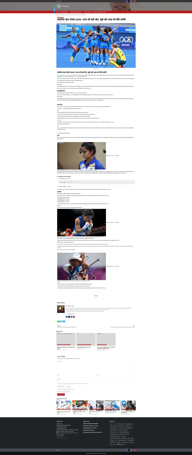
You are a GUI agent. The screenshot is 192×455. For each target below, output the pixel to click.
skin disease (112, 440)
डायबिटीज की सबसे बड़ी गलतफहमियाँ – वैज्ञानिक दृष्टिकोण (90, 423)
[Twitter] (54, 10)
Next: (122, 326)
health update (67, 409)
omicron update (123, 438)
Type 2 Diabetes (99, 344)
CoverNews (99, 453)
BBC (62, 75)
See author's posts (70, 313)
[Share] (54, 12)
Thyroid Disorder (131, 440)
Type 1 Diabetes (112, 442)
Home (57, 11)
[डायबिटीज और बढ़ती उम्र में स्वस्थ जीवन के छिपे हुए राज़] (66, 339)
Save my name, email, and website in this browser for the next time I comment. (72, 383)
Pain (128, 438)
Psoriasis (131, 438)
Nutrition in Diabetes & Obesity (99, 11)
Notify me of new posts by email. (64, 391)
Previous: (66, 326)
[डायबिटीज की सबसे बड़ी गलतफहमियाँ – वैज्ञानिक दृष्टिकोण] (64, 405)
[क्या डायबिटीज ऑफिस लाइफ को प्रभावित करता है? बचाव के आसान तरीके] (128, 405)
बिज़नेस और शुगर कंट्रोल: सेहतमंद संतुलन (111, 411)
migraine (123, 436)
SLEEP (116, 440)
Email (97, 374)
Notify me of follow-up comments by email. (66, 389)
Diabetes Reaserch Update (76, 11)
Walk (62, 17)
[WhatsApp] (54, 6)
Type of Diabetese (64, 11)
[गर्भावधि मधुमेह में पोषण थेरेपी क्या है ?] (86, 339)
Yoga (114, 444)
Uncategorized (59, 17)
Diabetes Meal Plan (59, 344)
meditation (119, 436)
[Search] (135, 12)
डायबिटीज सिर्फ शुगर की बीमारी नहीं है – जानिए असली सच (90, 425)
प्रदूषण (123, 444)
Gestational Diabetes (88, 344)
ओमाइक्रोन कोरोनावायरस (118, 444)
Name (58, 374)
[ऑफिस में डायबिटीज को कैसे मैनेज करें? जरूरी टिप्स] (96, 405)
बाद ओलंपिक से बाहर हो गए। (101, 288)
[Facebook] (54, 8)
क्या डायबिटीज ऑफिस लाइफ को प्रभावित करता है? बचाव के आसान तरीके (92, 432)
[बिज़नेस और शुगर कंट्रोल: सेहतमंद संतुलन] (112, 405)
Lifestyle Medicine (88, 11)
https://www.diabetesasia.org (62, 437)
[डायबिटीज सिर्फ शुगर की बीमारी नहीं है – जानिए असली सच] (80, 405)
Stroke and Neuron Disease (122, 440)
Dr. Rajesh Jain (70, 306)
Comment (59, 361)
